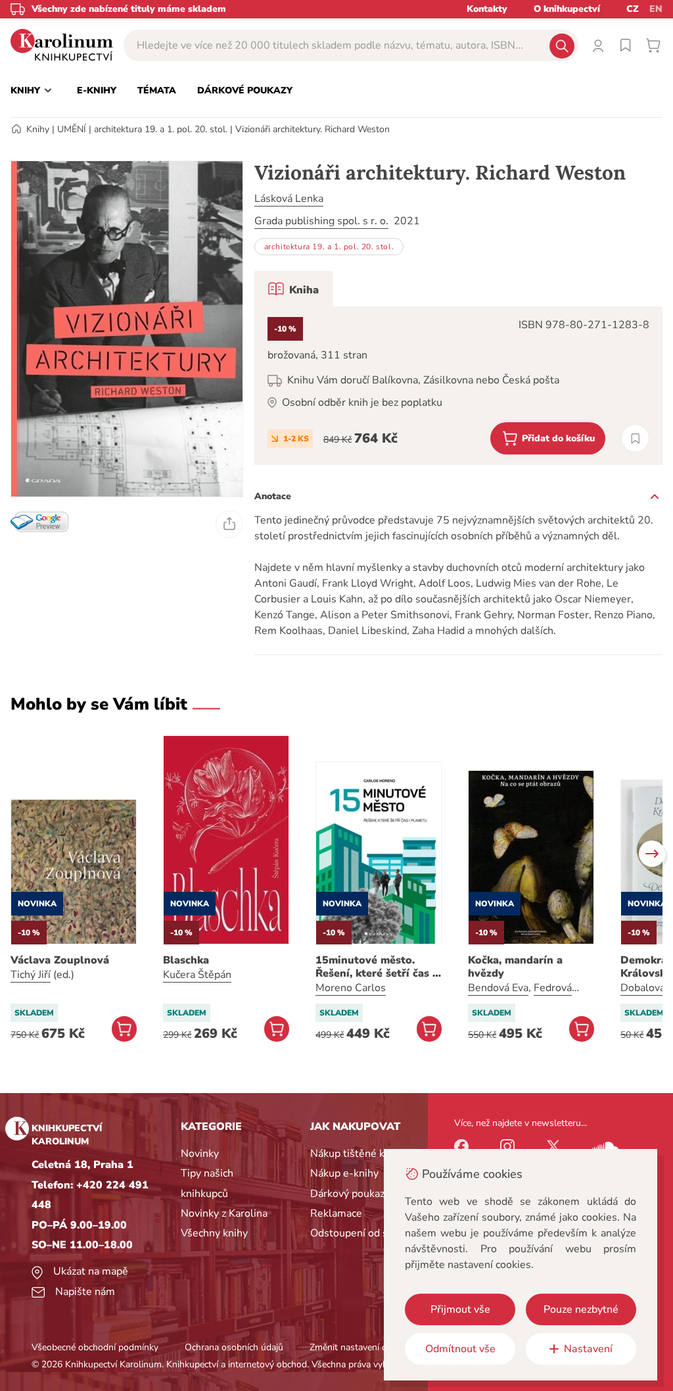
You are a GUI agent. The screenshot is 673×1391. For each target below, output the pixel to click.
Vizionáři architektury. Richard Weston (312, 129)
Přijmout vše (460, 1309)
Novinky (200, 1153)
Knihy (37, 129)
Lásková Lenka (288, 198)
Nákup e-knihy (344, 1173)
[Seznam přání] (625, 45)
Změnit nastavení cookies (361, 1347)
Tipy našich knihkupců (207, 1183)
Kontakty (487, 9)
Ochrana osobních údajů (234, 1347)
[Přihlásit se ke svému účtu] (598, 45)
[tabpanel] (458, 385)
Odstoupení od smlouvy (366, 1233)
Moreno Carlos (350, 988)
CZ (632, 9)
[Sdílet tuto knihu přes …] (229, 524)
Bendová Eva (498, 988)
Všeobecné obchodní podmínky (95, 1347)
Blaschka (186, 960)
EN (655, 9)
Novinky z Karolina (224, 1213)
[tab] (293, 288)
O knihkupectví (567, 9)
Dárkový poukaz (347, 1193)
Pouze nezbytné (581, 1309)
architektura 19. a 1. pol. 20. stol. (160, 129)
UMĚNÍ (71, 129)
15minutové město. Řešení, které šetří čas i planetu (375, 967)
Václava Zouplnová (60, 960)
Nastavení (588, 1349)
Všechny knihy (214, 1233)
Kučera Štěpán (197, 974)
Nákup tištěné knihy (357, 1153)
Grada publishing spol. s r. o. (321, 221)
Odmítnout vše (460, 1349)
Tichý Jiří (31, 974)
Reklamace (336, 1213)
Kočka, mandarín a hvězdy (515, 967)
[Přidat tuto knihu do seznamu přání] (635, 438)
